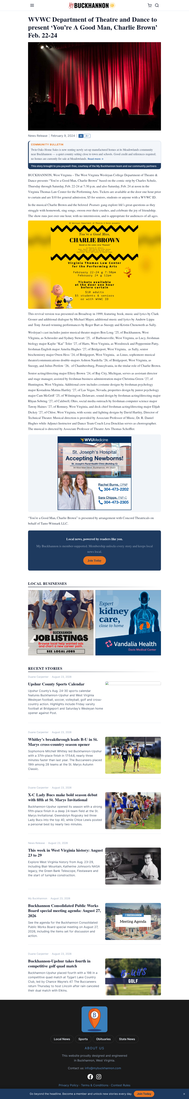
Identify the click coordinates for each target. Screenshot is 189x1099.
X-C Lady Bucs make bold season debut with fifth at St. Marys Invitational (62, 797)
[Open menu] (32, 5)
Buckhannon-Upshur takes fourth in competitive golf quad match (59, 963)
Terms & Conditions (94, 1085)
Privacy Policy (68, 1085)
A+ (87, 135)
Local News (62, 1039)
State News (127, 1039)
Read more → (96, 158)
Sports (83, 1039)
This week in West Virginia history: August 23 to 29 (65, 852)
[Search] (157, 5)
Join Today (144, 1094)
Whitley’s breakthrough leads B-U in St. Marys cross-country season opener (63, 741)
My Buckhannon (37, 898)
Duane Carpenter (38, 676)
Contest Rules (120, 1085)
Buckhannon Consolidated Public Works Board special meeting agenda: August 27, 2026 (64, 910)
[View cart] (150, 5)
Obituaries (103, 1039)
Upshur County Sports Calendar (56, 684)
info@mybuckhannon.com (103, 1068)
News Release (36, 843)
